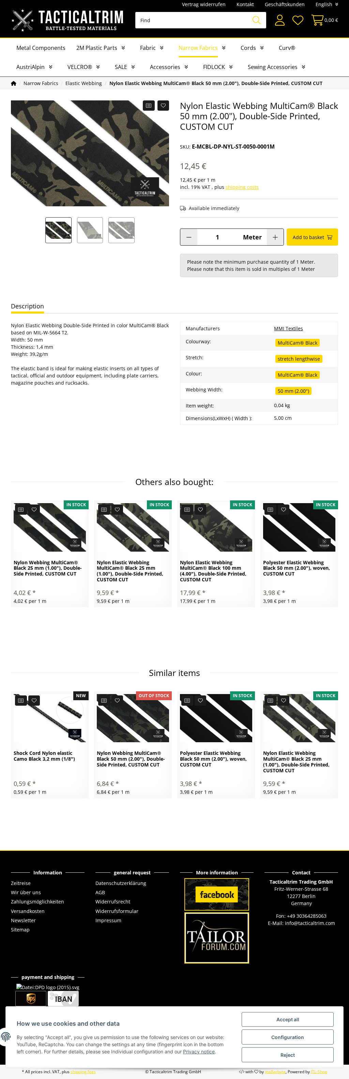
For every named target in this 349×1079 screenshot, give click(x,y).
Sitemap (20, 929)
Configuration (287, 1037)
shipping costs (242, 187)
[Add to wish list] (163, 105)
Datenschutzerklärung (120, 883)
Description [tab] (27, 306)
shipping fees (83, 1072)
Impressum (108, 920)
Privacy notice (199, 1051)
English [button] (324, 4)
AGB (100, 892)
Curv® (287, 48)
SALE (121, 67)
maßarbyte (275, 1072)
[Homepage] (13, 83)
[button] (279, 20)
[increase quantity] (275, 237)
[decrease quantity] (188, 237)
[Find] (256, 20)
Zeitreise (21, 883)
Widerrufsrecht (112, 901)
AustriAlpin (30, 67)
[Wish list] (297, 20)
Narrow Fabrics (198, 48)
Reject (287, 1055)
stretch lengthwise (299, 359)
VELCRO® (79, 67)
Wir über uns (26, 892)
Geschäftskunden (285, 4)
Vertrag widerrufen (204, 4)
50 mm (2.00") (293, 391)
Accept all (287, 1019)
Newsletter (23, 920)
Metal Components (40, 48)
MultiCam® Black (297, 343)
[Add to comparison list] (149, 105)
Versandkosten (28, 911)
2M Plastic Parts (96, 48)
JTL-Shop (319, 1072)
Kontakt (245, 4)
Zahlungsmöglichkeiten (37, 901)
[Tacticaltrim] (67, 20)
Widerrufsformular (116, 911)
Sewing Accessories (273, 67)
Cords (248, 48)
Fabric (148, 48)
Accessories (165, 67)
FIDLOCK (214, 67)
